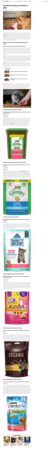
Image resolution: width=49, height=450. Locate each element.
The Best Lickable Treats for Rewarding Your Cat (18, 71)
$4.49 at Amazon (5, 167)
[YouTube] (40, 1)
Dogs (11, 1)
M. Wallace (5, 9)
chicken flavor (12, 123)
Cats (14, 1)
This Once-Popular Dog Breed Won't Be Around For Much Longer (6, 444)
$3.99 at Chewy (5, 333)
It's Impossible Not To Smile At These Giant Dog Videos (20, 444)
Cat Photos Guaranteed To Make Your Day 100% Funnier (14, 444)
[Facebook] (39, 1)
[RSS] (42, 1)
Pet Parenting (25, 1)
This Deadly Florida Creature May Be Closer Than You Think (27, 444)
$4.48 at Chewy (5, 169)
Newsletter (46, 1)
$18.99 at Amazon (5, 114)
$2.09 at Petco (5, 222)
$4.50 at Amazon (5, 279)
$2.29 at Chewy (5, 383)
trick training (5, 35)
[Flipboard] (41, 1)
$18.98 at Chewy (5, 116)
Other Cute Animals (18, 1)
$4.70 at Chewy (5, 280)
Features (30, 1)
